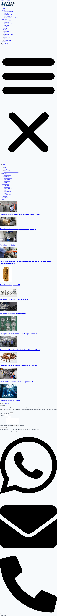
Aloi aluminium (7, 20)
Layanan (4, 10)
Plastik (5, 28)
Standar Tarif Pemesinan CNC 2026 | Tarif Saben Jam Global (20, 350)
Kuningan (6, 22)
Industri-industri (5, 29)
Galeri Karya (5, 43)
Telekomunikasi (7, 40)
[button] (28, 104)
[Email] (28, 554)
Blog (3, 44)
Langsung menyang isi (5, 0)
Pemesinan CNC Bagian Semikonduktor (13, 313)
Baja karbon (7, 25)
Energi (5, 35)
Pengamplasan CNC (8, 14)
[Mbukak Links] (0, 613)
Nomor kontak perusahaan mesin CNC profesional (16, 382)
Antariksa (6, 31)
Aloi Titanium (7, 26)
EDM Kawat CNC (8, 16)
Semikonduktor (7, 37)
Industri (6, 38)
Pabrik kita (4, 41)
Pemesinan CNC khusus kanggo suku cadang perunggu (18, 229)
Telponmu (2, 415)
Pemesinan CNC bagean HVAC (10, 285)
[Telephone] (28, 612)
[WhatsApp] (28, 497)
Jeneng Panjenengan (5, 413)
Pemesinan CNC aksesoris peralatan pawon (14, 299)
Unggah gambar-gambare (6, 425)
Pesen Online (3, 424)
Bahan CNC (4, 19)
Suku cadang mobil (8, 34)
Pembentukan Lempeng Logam (11, 17)
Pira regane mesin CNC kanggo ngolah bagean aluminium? (19, 334)
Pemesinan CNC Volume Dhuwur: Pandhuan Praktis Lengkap (20, 215)
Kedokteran (7, 32)
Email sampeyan (4, 417)
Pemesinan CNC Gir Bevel (8, 245)
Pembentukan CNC (8, 11)
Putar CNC (6, 13)
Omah (3, 8)
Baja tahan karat (8, 23)
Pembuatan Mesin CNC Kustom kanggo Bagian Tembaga (18, 365)
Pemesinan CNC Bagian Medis (10, 401)
